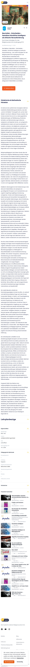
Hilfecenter (19, 639)
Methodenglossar (5, 648)
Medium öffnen (10, 88)
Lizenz (2, 436)
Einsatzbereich (5, 455)
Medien (3, 636)
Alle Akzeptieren (9, 661)
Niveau (3, 474)
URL (2, 441)
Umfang (3, 460)
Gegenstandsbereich (6, 464)
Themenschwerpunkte (6, 645)
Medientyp (3, 431)
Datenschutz (20, 658)
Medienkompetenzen (6, 469)
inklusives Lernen (5, 478)
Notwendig (20, 661)
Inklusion (3, 641)
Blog (17, 636)
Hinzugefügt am (5, 445)
